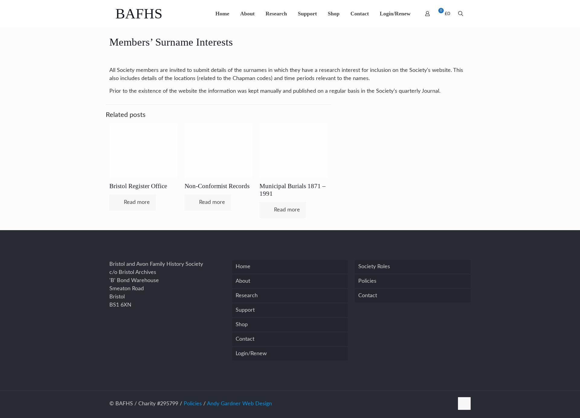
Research (247, 295)
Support (245, 310)
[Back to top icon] (464, 403)
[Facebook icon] (449, 404)
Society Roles (374, 266)
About (243, 281)
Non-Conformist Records (217, 186)
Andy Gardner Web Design (239, 404)
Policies (367, 281)
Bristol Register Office (138, 186)
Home (243, 266)
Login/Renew (251, 353)
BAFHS (139, 13)
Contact (245, 339)
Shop (242, 324)
